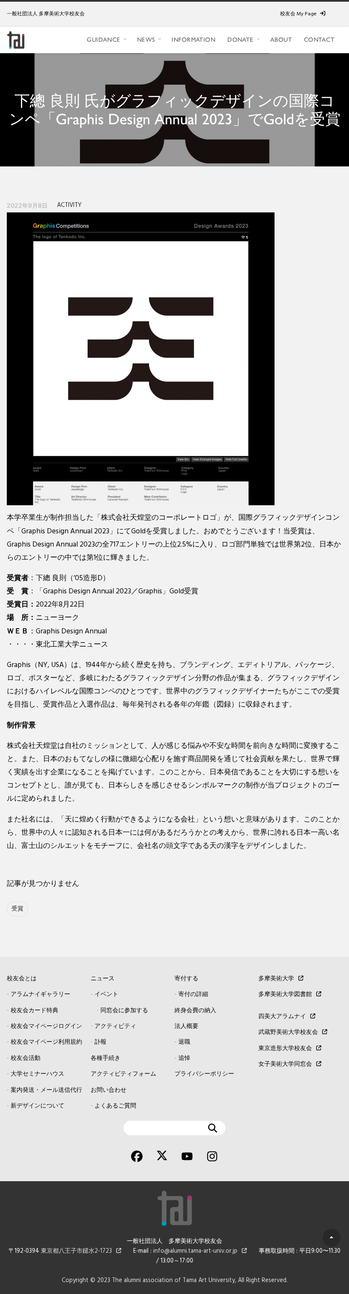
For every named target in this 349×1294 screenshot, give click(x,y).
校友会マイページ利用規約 (46, 1042)
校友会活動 (25, 1058)
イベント (106, 994)
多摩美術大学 (276, 979)
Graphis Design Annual (71, 631)
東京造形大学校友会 (285, 1049)
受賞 (17, 909)
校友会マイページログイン (46, 1026)
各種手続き (105, 1058)
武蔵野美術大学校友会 (288, 1032)
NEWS (146, 39)
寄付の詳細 (193, 994)
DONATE (240, 39)
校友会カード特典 (34, 1011)
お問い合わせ (108, 1090)
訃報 (100, 1042)
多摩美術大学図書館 (285, 994)
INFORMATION (193, 39)
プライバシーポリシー (204, 1074)
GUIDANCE (103, 39)
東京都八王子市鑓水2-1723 (76, 1251)
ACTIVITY (69, 205)
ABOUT (281, 39)
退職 (184, 1042)
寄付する (186, 979)
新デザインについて (37, 1106)
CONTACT (319, 39)
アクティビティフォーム (123, 1074)
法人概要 (186, 1026)
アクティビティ (115, 1026)
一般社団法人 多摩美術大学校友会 (46, 14)
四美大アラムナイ (282, 1017)
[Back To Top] (331, 1238)
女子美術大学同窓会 (285, 1064)
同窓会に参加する (124, 1011)
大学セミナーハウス (37, 1074)
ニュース (102, 979)
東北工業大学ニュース (72, 644)
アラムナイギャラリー (40, 994)
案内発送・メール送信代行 (46, 1090)
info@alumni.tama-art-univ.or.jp (195, 1251)
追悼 (184, 1058)
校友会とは (22, 979)
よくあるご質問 (115, 1106)
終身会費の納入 (195, 1011)
